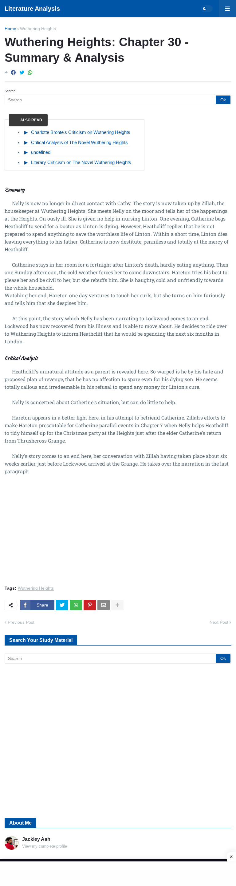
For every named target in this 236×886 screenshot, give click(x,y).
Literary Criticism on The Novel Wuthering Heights (81, 162)
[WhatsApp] (30, 72)
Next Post (219, 622)
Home (10, 28)
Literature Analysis (32, 8)
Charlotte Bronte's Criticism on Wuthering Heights (80, 132)
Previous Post (21, 622)
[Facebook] (13, 72)
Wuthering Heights (38, 28)
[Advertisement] (118, 534)
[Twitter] (21, 72)
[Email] (103, 605)
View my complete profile (44, 846)
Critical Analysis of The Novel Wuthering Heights (79, 142)
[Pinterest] (90, 605)
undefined (40, 152)
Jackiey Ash (36, 839)
